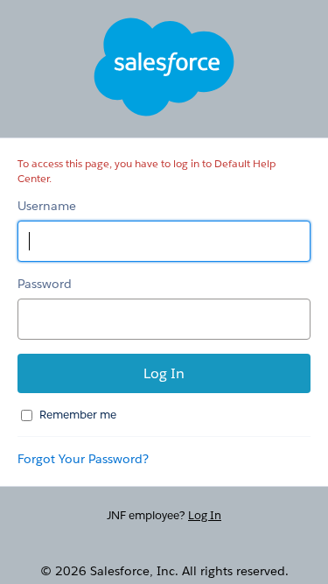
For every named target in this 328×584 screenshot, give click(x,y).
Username (46, 206)
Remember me (77, 414)
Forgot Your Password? (83, 459)
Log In (204, 515)
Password (44, 284)
